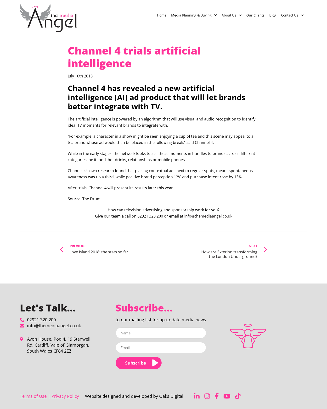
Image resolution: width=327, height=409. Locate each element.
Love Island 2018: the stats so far (99, 249)
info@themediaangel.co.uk (208, 216)
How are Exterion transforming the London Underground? (229, 251)
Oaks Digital (171, 396)
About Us (229, 15)
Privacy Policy (65, 396)
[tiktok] (238, 396)
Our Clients (255, 15)
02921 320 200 (41, 319)
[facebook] (217, 396)
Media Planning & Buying (191, 15)
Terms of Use (33, 396)
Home (161, 15)
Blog (272, 15)
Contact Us (289, 15)
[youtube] (226, 396)
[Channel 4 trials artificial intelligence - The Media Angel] (48, 18)
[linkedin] (197, 396)
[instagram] (207, 396)
